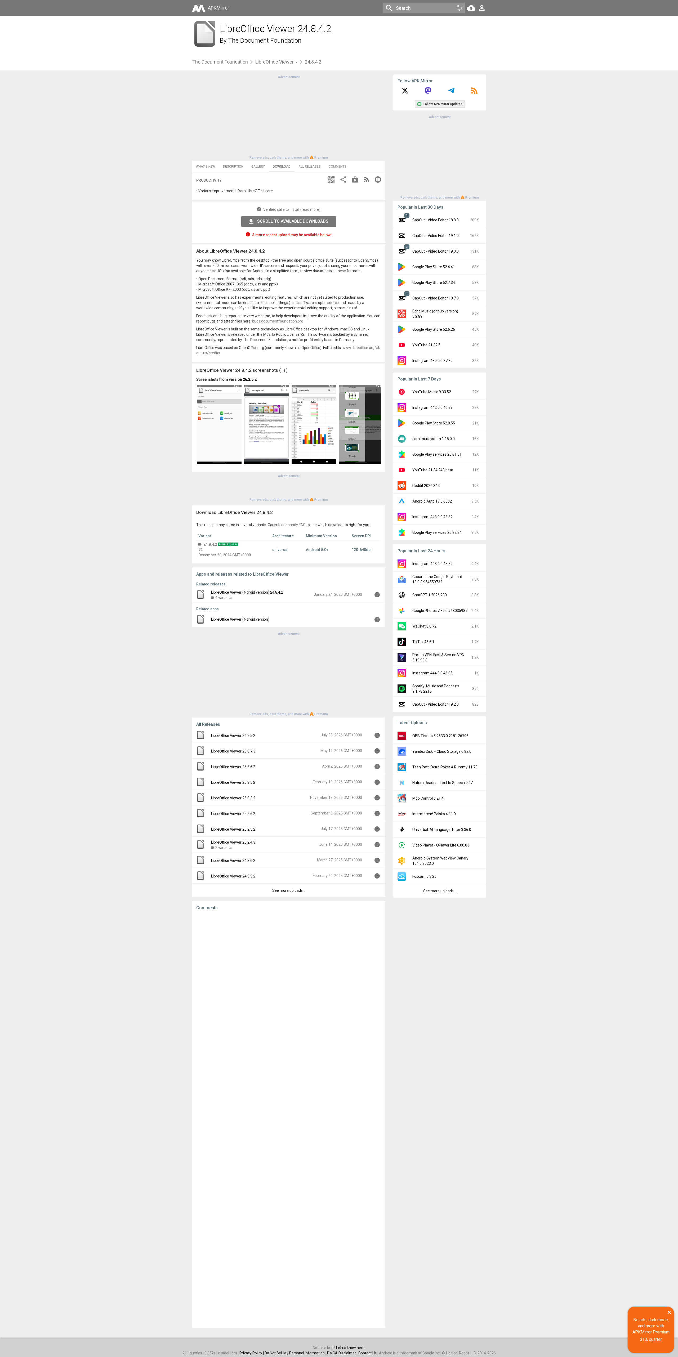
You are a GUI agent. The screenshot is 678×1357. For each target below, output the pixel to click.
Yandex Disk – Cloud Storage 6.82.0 (441, 751)
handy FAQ (297, 525)
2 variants (223, 847)
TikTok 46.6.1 (423, 642)
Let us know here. (350, 1348)
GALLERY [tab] (258, 166)
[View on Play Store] (355, 180)
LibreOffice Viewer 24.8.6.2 (233, 860)
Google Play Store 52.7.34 (433, 282)
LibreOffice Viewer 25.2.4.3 (233, 842)
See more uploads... (288, 890)
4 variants (223, 597)
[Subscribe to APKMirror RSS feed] (474, 92)
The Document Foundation (264, 40)
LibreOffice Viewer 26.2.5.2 (233, 735)
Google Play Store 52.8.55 (433, 423)
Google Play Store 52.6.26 (433, 329)
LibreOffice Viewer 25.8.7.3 (233, 751)
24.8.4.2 (210, 544)
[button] (331, 180)
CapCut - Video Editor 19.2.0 (435, 704)
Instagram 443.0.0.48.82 (432, 517)
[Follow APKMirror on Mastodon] (428, 92)
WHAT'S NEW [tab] (205, 166)
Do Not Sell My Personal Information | (296, 1353)
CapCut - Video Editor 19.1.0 (435, 236)
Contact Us (367, 1353)
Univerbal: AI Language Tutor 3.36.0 (441, 829)
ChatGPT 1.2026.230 (429, 595)
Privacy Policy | (252, 1353)
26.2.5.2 (250, 379)
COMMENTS (337, 166)
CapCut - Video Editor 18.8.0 (435, 220)
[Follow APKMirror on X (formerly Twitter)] (405, 92)
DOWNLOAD (282, 166)
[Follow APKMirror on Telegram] (451, 92)
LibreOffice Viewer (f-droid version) (240, 619)
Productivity (209, 180)
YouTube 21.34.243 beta (432, 470)
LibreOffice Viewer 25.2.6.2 (233, 814)
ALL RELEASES (309, 166)
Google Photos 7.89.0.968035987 (439, 610)
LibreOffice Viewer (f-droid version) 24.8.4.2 (247, 592)
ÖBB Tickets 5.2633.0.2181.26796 (440, 736)
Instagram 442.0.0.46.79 (432, 407)
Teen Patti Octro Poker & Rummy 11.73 (445, 767)
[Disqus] (288, 1119)
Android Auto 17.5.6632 (432, 501)
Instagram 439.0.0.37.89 (432, 361)
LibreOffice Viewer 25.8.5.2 (233, 782)
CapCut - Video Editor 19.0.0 (435, 251)
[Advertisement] (288, 117)
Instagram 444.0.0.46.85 (432, 673)
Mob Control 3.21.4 (428, 798)
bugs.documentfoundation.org (277, 321)
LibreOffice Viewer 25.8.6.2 (233, 767)
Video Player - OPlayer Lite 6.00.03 (440, 845)
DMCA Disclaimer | (342, 1353)
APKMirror (218, 8)
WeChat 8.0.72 (424, 626)
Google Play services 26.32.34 (437, 532)
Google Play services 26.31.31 (437, 454)
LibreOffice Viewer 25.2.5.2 (233, 829)
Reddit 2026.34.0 (426, 485)
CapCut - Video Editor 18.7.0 (435, 298)
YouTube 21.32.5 (426, 345)
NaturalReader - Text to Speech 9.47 (442, 783)
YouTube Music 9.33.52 (431, 392)
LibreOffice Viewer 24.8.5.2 (233, 876)
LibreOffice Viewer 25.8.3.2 (233, 798)
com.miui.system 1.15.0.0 (433, 439)
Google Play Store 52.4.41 (433, 267)
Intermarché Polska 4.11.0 (434, 814)
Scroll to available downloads (292, 221)
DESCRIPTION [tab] (233, 166)
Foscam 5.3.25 (424, 876)
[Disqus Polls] (289, 981)
